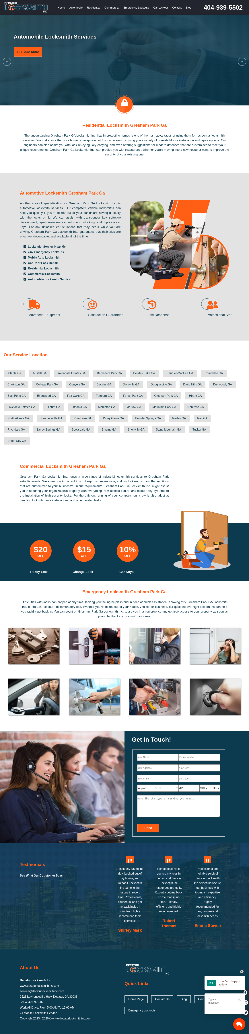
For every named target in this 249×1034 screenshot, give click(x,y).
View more (33, 646)
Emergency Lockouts (136, 7)
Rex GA (202, 418)
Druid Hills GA (192, 384)
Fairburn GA (104, 395)
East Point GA (16, 395)
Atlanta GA (14, 373)
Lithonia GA (79, 407)
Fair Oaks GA (76, 395)
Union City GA (16, 440)
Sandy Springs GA (48, 429)
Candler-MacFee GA (179, 373)
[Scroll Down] (124, 106)
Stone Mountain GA (168, 429)
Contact (177, 7)
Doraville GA (131, 384)
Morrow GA (134, 407)
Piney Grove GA (113, 418)
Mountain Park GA (164, 407)
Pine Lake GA (83, 418)
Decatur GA (104, 384)
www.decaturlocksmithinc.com (39, 985)
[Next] (242, 62)
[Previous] (7, 62)
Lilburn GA (53, 407)
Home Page (136, 999)
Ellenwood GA (46, 395)
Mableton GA (106, 407)
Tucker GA (199, 429)
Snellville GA (136, 429)
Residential (93, 7)
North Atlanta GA (18, 418)
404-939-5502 (223, 7)
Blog (188, 7)
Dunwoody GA (222, 384)
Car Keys (126, 572)
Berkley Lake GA (144, 373)
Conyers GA (77, 384)
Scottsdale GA (81, 429)
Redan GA (179, 418)
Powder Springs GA (148, 418)
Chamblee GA (214, 373)
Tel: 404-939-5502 (31, 1002)
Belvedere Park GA (109, 373)
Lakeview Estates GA (21, 407)
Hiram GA (195, 395)
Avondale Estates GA (72, 373)
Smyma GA (109, 429)
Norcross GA (195, 407)
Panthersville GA (51, 418)
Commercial (111, 7)
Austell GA (40, 373)
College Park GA (47, 384)
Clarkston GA (16, 384)
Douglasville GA (161, 384)
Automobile (76, 7)
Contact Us (162, 999)
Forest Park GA (133, 395)
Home (61, 7)
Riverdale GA (16, 429)
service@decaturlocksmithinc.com (42, 991)
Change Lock (83, 572)
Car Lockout (160, 7)
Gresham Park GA (166, 395)
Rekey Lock (39, 572)
